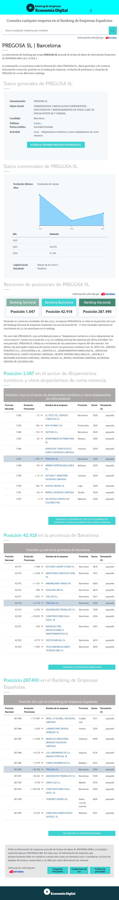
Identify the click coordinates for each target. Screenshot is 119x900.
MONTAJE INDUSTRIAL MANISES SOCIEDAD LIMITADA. (57, 742)
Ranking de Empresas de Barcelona (82, 667)
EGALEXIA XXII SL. (55, 590)
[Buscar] (113, 31)
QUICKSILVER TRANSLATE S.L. (61, 609)
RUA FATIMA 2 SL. (54, 425)
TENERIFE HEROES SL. (57, 799)
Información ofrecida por (90, 37)
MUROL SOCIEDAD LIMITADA (59, 492)
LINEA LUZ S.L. (53, 782)
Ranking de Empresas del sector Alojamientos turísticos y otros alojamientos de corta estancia (81, 520)
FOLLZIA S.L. (52, 596)
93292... (38, 123)
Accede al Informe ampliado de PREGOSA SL (55, 144)
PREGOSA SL (51, 459)
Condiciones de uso (79, 870)
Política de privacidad (100, 870)
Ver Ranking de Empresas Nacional (82, 833)
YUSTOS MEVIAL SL (55, 640)
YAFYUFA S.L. (51, 432)
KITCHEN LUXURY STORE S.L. (60, 566)
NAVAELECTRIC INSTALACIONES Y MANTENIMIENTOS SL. (57, 630)
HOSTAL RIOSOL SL (54, 485)
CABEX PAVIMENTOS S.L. (58, 762)
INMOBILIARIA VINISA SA (58, 583)
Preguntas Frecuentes (57, 870)
